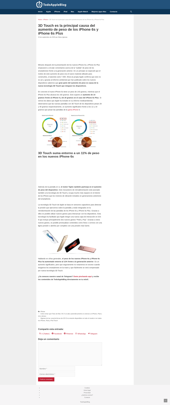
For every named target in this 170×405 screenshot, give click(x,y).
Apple (48, 12)
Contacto (113, 12)
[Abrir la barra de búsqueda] (131, 11)
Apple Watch (83, 12)
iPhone (57, 12)
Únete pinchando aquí (82, 276)
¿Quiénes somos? (87, 395)
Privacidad (87, 392)
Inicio (40, 12)
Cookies (87, 388)
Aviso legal (87, 390)
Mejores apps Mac (99, 12)
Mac (72, 12)
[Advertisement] (70, 51)
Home (40, 19)
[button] (165, 400)
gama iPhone (73, 110)
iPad (65, 12)
